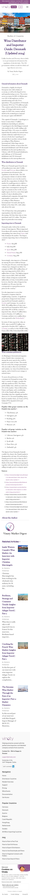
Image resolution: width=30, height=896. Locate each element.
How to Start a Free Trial (10, 841)
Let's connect (7, 766)
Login (20, 6)
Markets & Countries (15, 36)
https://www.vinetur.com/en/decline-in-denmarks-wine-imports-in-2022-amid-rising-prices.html (16, 489)
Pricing (4, 788)
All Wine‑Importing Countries (12, 832)
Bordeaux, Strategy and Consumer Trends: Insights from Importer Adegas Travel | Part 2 (9, 604)
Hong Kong (5, 822)
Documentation (24, 2)
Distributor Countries (9, 779)
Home (4, 775)
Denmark (5, 810)
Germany (10, 256)
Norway (12, 170)
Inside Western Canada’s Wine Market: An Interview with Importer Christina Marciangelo (8, 556)
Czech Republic (7, 819)
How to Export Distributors (11, 847)
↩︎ (18, 480)
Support (5, 785)
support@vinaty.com (14, 2)
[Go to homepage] (6, 6)
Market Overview (8, 782)
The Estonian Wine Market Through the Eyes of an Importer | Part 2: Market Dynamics (9, 696)
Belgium (5, 816)
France (23, 233)
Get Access (5, 797)
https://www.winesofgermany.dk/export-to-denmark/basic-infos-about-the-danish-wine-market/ (17, 477)
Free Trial (14, 6)
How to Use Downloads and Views (13, 851)
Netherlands (20, 318)
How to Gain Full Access (10, 844)
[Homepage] (7, 738)
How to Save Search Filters (11, 859)
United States (11, 253)
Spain (9, 250)
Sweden (4, 170)
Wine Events (6, 791)
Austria (4, 813)
